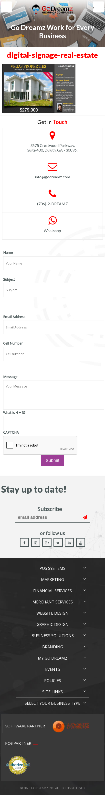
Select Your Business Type (52, 703)
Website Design (52, 613)
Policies (52, 680)
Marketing (52, 579)
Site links (52, 691)
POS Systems (52, 568)
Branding (52, 647)
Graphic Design (53, 624)
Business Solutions (53, 635)
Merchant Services (52, 602)
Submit (52, 460)
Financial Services (52, 590)
